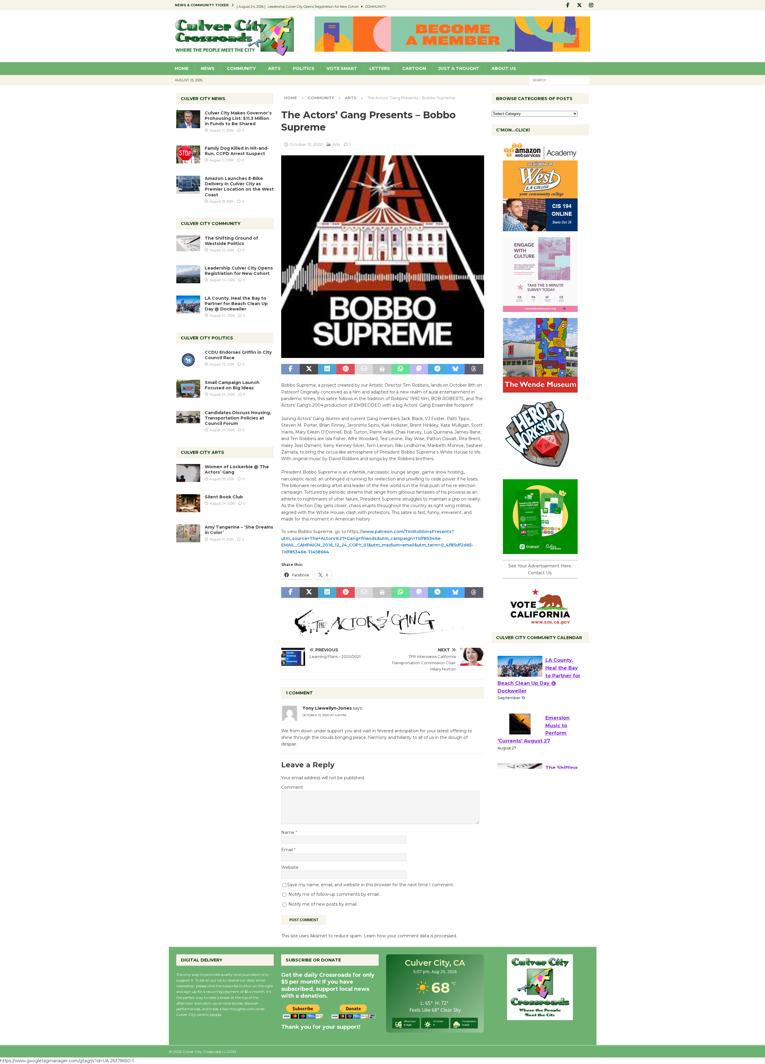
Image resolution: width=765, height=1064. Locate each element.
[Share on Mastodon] (419, 369)
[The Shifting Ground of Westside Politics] (188, 243)
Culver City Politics (207, 338)
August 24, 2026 (222, 280)
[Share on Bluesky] (455, 369)
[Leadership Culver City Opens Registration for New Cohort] (188, 274)
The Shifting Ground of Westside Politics (231, 240)
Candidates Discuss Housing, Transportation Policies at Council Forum (238, 418)
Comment (292, 787)
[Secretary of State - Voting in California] (540, 621)
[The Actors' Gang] (382, 632)
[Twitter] (579, 5)
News (208, 68)
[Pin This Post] (345, 369)
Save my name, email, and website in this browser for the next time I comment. (370, 884)
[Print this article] (382, 369)
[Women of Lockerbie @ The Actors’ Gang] (188, 473)
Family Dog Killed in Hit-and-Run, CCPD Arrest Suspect (237, 151)
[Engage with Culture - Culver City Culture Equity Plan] (540, 308)
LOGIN (230, 1051)
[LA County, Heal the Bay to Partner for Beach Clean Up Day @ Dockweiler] (188, 304)
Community (241, 68)
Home (182, 68)
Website (290, 867)
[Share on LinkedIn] (327, 369)
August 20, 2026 (221, 430)
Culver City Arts (202, 452)
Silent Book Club (224, 497)
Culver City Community (211, 223)
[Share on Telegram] (437, 369)
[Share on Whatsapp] (400, 369)
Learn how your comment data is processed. (410, 936)
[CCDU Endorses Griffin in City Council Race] (188, 359)
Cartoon (414, 68)
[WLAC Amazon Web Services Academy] (540, 228)
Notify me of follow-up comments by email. (334, 894)
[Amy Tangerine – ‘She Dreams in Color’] (188, 533)
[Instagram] (591, 5)
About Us (504, 68)
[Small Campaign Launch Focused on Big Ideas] (188, 389)
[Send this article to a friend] (364, 369)
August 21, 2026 (221, 130)
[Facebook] (568, 5)
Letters (379, 68)
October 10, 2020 (306, 144)
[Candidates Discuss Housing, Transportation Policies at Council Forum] (188, 419)
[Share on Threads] (474, 369)
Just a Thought (458, 68)
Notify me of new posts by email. (322, 904)
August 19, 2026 (221, 201)
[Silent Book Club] (188, 503)
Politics (303, 68)
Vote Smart (342, 68)
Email (287, 849)
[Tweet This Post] (309, 369)
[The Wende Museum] (540, 389)
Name (288, 832)
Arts (274, 68)
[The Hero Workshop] (540, 470)
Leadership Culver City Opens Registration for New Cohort (239, 270)
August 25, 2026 (221, 250)
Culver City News (203, 98)
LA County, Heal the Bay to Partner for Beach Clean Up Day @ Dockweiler (236, 304)
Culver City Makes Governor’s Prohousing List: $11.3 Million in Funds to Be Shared (238, 118)
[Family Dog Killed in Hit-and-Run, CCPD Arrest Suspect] (188, 154)
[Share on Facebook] (290, 369)
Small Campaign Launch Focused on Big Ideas (232, 385)
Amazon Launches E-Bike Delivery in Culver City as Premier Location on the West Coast (239, 187)
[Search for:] (559, 79)
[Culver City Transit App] (540, 550)
